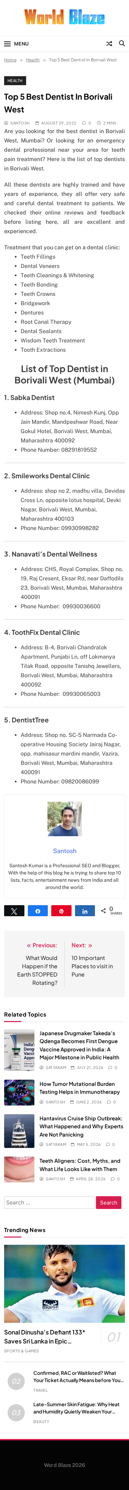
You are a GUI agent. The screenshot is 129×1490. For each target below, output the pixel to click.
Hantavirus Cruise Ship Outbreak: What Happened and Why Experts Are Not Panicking (81, 1126)
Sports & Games (21, 1351)
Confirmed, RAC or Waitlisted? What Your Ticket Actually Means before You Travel (76, 1380)
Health (15, 80)
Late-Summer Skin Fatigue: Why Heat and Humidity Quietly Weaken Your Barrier (76, 1411)
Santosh (20, 123)
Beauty (41, 1421)
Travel (40, 1390)
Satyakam (56, 1067)
